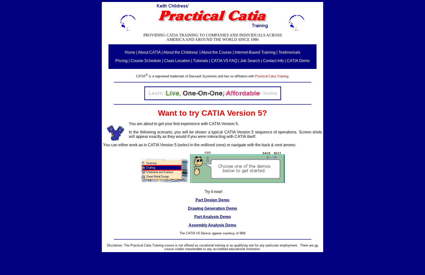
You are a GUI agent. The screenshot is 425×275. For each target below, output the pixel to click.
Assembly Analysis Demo (212, 225)
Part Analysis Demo (212, 217)
